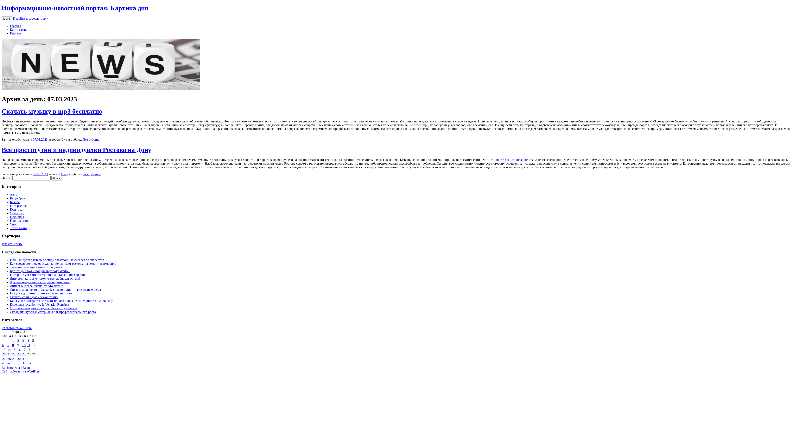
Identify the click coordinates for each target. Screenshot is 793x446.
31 (24, 359)
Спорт (14, 224)
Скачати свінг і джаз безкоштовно (34, 297)
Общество (17, 213)
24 (24, 354)
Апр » (26, 363)
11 (28, 345)
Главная (15, 26)
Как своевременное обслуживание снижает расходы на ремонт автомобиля (63, 263)
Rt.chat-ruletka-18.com (17, 328)
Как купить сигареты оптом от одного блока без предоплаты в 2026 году (61, 300)
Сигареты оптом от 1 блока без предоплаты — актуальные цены (55, 289)
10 (24, 345)
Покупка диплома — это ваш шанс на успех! (41, 293)
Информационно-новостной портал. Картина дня (75, 8)
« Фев (6, 363)
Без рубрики (92, 139)
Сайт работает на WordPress (21, 371)
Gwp (64, 139)
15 (13, 349)
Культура (16, 209)
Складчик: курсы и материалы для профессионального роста (53, 312)
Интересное (18, 206)
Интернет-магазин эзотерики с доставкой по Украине (47, 274)
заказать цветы (12, 244)
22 (13, 354)
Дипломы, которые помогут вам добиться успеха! (45, 278)
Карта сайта (18, 29)
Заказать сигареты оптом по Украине (36, 267)
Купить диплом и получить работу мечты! (40, 271)
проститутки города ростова (514, 159)
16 (19, 349)
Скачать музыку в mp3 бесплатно (52, 111)
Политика (17, 217)
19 (34, 349)
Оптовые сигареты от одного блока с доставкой (43, 308)
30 (19, 359)
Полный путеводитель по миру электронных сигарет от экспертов (57, 260)
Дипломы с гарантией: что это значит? (37, 286)
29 (13, 359)
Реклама (15, 33)
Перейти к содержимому (30, 18)
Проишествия (19, 220)
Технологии (18, 228)
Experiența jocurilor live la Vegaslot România (39, 304)
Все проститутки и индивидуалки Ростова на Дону (76, 149)
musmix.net (349, 121)
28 (9, 359)
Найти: (7, 178)
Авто (13, 194)
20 (4, 354)
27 (4, 359)
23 (19, 354)
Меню (7, 18)
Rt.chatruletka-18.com (16, 367)
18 (29, 349)
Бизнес (15, 202)
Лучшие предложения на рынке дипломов (40, 282)
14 (9, 349)
